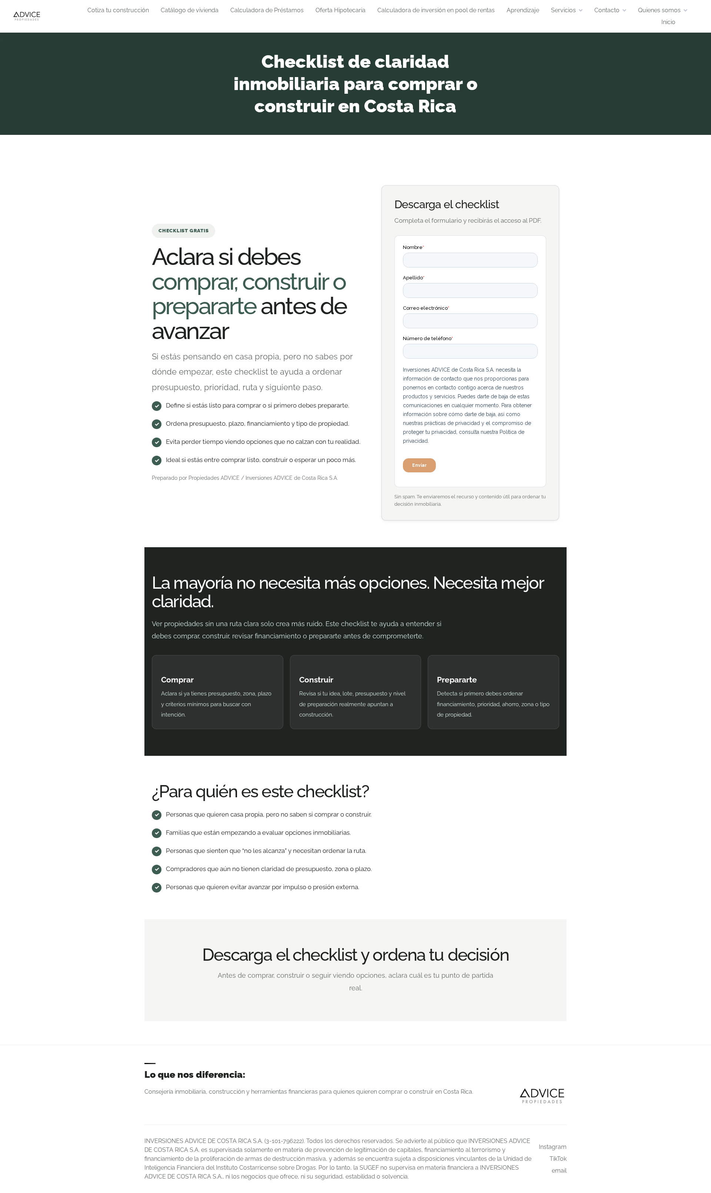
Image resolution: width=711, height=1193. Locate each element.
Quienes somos (659, 10)
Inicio (668, 22)
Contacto (607, 10)
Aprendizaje (523, 10)
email (559, 1170)
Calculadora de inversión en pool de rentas (436, 10)
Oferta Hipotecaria (340, 10)
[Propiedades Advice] (26, 16)
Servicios (563, 10)
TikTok (558, 1158)
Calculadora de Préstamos (267, 10)
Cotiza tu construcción (118, 10)
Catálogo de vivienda (189, 10)
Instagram (553, 1146)
